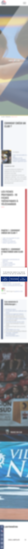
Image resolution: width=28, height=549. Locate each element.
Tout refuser (5, 278)
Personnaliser (14, 279)
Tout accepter (22, 278)
